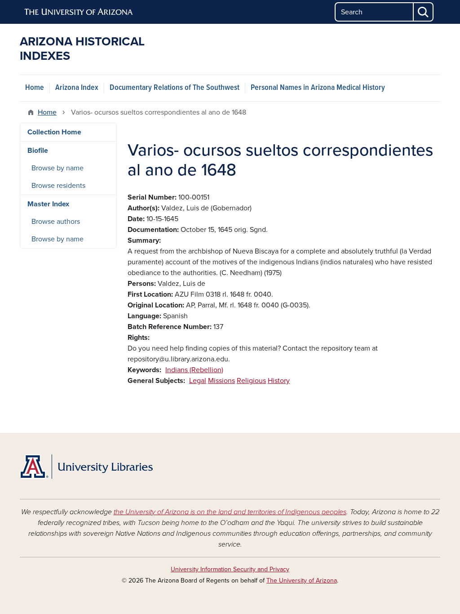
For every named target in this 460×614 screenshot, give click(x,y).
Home (34, 88)
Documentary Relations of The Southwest (174, 88)
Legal (197, 380)
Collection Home (54, 132)
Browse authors (55, 221)
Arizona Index (76, 88)
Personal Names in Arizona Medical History (318, 88)
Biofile (37, 150)
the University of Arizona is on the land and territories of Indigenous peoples (230, 511)
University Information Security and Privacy (230, 569)
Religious (251, 380)
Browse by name (57, 168)
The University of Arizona (301, 580)
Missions (221, 380)
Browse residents (58, 185)
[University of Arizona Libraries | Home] (86, 466)
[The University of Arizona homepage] (79, 12)
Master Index (48, 204)
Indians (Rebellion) (194, 369)
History (279, 380)
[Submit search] (423, 12)
